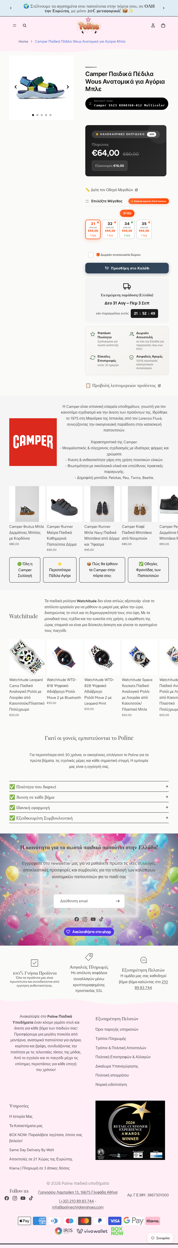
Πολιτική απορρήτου (112, 1075)
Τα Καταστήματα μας (26, 1125)
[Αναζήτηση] (24, 25)
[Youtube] (93, 919)
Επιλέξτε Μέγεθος (106, 201)
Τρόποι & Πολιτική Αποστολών (120, 1047)
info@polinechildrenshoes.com (78, 1207)
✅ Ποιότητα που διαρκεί (32, 786)
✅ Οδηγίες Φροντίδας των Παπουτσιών (148, 570)
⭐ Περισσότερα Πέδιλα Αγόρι (60, 570)
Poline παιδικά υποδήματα (85, 1183)
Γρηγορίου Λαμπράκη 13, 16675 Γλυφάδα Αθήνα (78, 1192)
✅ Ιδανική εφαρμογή (29, 807)
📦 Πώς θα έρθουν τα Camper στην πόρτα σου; (102, 570)
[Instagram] (85, 919)
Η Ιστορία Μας (21, 1116)
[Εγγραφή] (118, 901)
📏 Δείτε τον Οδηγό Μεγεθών (109, 190)
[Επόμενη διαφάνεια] (164, 8)
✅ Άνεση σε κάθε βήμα (31, 797)
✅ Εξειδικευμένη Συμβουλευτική (41, 817)
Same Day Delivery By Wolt (31, 1150)
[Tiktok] (101, 919)
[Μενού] (14, 25)
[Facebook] (76, 919)
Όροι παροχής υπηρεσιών (116, 1029)
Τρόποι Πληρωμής (110, 1038)
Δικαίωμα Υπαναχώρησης (116, 1066)
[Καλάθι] (163, 25)
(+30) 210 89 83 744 (76, 1201)
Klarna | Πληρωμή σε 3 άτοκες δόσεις (39, 1168)
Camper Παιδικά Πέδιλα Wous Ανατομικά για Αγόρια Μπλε (80, 41)
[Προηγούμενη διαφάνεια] (11, 8)
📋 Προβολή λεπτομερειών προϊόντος (121, 385)
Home (23, 41)
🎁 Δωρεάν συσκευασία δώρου (118, 255)
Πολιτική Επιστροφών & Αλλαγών (123, 1057)
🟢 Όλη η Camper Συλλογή (24, 570)
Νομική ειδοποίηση (111, 1084)
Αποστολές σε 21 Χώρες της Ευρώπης (41, 1159)
